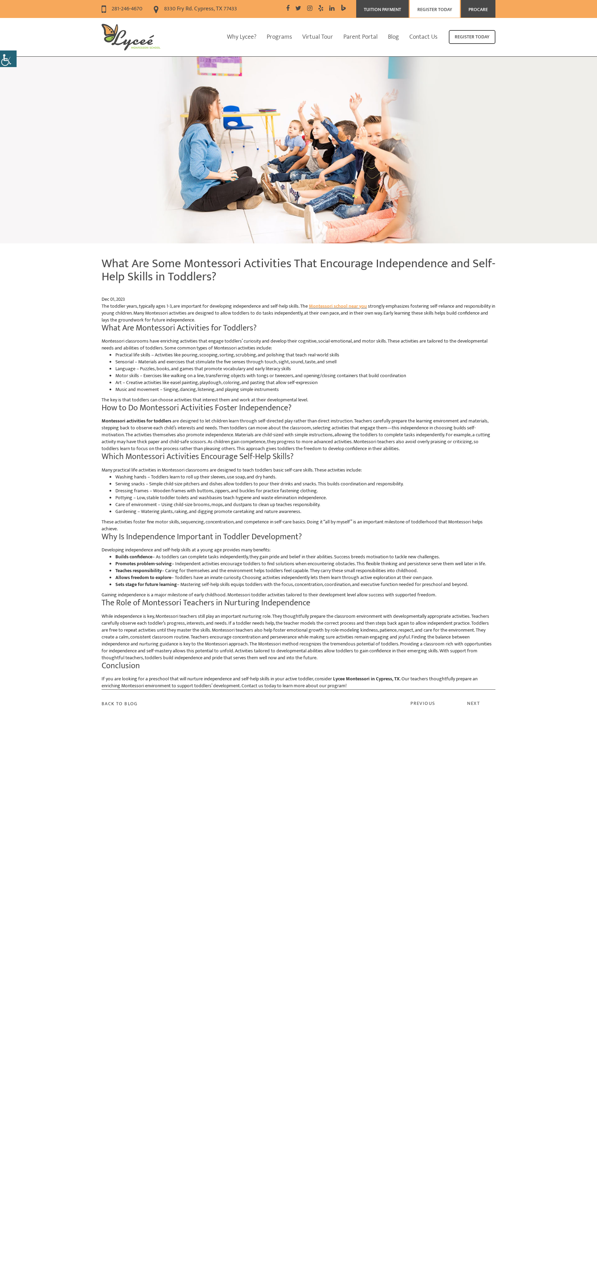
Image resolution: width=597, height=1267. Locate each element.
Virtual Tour (317, 37)
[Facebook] (288, 8)
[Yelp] (320, 8)
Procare (478, 9)
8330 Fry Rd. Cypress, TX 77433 (200, 8)
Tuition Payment (382, 9)
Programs (279, 37)
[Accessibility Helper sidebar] (8, 58)
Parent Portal (360, 37)
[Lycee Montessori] (131, 37)
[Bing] (343, 8)
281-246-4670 (126, 8)
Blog (393, 37)
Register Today (434, 9)
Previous (422, 703)
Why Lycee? (241, 37)
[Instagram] (309, 8)
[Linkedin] (331, 8)
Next (473, 703)
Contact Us (423, 37)
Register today (472, 37)
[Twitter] (298, 8)
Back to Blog (120, 703)
